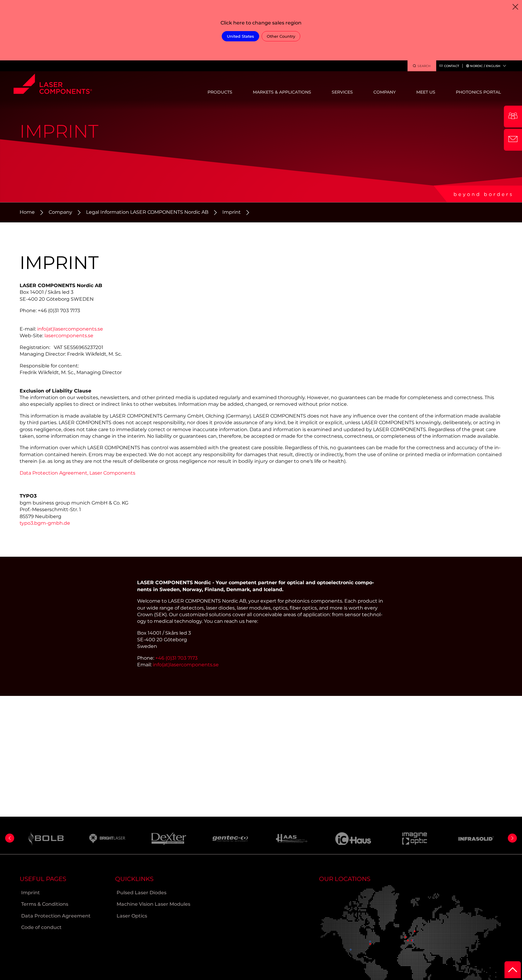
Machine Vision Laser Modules (153, 904)
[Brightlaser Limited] (107, 838)
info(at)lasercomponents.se (70, 329)
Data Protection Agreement (56, 916)
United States (240, 36)
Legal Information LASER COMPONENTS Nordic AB (147, 212)
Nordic (484, 66)
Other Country (281, 36)
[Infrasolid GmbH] (476, 838)
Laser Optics (132, 916)
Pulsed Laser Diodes (141, 892)
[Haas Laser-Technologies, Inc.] (292, 839)
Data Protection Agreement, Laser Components (77, 473)
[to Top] (512, 969)
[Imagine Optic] (414, 838)
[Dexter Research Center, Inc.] (169, 839)
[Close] (515, 7)
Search (423, 66)
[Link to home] (53, 85)
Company (60, 212)
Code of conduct (41, 927)
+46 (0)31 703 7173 (176, 658)
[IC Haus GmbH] (353, 838)
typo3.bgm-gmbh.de (45, 523)
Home (27, 212)
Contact (451, 66)
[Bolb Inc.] (46, 838)
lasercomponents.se (68, 335)
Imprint (231, 212)
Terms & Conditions (44, 904)
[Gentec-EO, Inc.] (230, 838)
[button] (9, 838)
